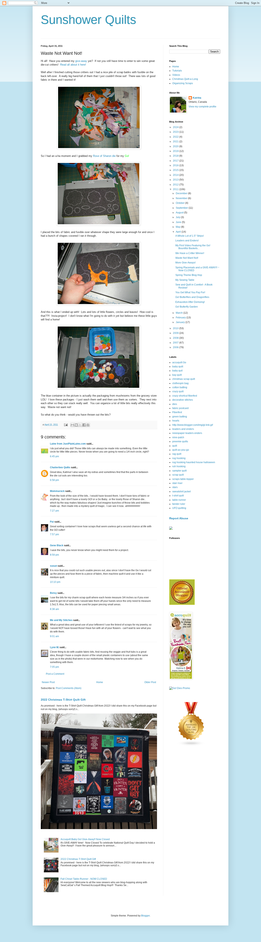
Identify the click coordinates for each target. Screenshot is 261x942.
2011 (176, 189)
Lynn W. (54, 647)
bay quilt (177, 374)
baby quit (177, 370)
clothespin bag (180, 383)
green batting (179, 416)
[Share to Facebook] (84, 425)
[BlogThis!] (76, 425)
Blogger (145, 915)
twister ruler (178, 504)
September (182, 207)
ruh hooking (179, 466)
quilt (174, 445)
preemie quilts (180, 441)
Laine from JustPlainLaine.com (68, 443)
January (180, 322)
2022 (176, 136)
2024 (176, 127)
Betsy (53, 593)
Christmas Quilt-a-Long (185, 79)
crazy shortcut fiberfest (184, 395)
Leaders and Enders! (187, 240)
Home (99, 682)
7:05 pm (54, 667)
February (181, 317)
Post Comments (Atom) (68, 688)
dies (174, 404)
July (178, 217)
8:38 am (54, 609)
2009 (176, 333)
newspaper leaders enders (187, 433)
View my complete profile (202, 106)
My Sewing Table (184, 280)
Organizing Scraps (182, 83)
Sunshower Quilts (88, 20)
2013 (176, 179)
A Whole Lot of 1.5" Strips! (189, 235)
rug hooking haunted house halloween (193, 462)
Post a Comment (55, 673)
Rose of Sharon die (104, 155)
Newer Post (48, 682)
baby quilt (177, 366)
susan (53, 565)
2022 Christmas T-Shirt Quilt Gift (63, 699)
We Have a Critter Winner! (189, 253)
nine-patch (178, 437)
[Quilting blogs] (191, 745)
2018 (176, 155)
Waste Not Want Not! (186, 257)
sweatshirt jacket (181, 491)
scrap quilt (178, 474)
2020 (176, 146)
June (179, 222)
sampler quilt (179, 470)
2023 (176, 131)
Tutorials (177, 70)
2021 (176, 141)
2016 (176, 165)
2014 (176, 175)
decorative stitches (182, 399)
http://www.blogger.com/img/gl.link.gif (192, 425)
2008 (176, 338)
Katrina (197, 97)
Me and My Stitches (61, 620)
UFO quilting (179, 508)
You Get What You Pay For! (190, 292)
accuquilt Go (179, 362)
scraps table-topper (183, 479)
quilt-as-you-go (180, 449)
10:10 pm (55, 582)
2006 (176, 347)
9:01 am (54, 636)
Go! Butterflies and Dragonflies (192, 297)
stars (175, 487)
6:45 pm (54, 456)
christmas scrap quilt (183, 379)
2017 (176, 160)
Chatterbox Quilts (60, 467)
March (179, 312)
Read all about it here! (73, 64)
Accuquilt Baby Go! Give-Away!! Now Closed (85, 839)
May (178, 226)
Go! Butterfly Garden (186, 306)
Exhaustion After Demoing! (190, 302)
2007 (176, 342)
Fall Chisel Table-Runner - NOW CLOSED (84, 878)
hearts (175, 420)
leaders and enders (183, 429)
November (182, 198)
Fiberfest (177, 412)
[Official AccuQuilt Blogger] (182, 604)
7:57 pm (54, 534)
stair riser (177, 483)
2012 (176, 184)
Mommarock (57, 491)
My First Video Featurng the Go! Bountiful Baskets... (192, 247)
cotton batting (179, 387)
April (178, 231)
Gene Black (56, 545)
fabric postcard (180, 408)
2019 (176, 151)
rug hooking (179, 458)
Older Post (150, 682)
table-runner (179, 499)
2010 (176, 328)
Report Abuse (178, 518)
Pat (52, 521)
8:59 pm (54, 554)
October (180, 203)
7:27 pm (54, 510)
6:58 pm (54, 480)
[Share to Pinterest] (88, 425)
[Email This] (72, 425)
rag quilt (176, 454)
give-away (81, 60)
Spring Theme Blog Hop (188, 275)
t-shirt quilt (178, 495)
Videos (176, 75)
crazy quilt (178, 391)
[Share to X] (80, 425)
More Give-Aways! (185, 262)
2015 (176, 170)
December (182, 193)
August (180, 212)
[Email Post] (65, 424)
